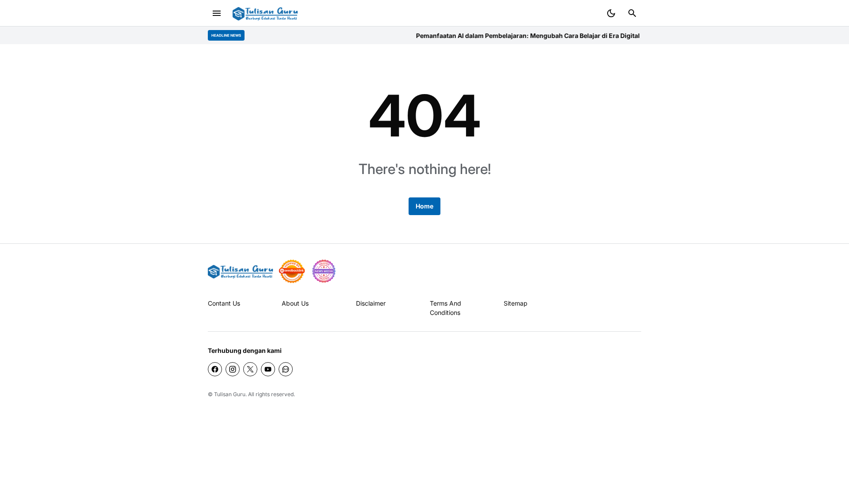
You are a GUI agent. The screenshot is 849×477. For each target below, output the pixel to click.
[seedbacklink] (292, 271)
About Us (295, 303)
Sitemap (516, 303)
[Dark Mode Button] (611, 13)
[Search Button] (632, 13)
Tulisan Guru (229, 394)
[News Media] (323, 271)
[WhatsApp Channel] (286, 369)
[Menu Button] (217, 13)
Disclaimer (371, 303)
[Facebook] (215, 369)
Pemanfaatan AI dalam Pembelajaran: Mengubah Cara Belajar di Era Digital (521, 35)
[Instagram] (233, 369)
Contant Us (224, 303)
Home (424, 206)
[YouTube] (268, 369)
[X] (250, 369)
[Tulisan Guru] (265, 13)
